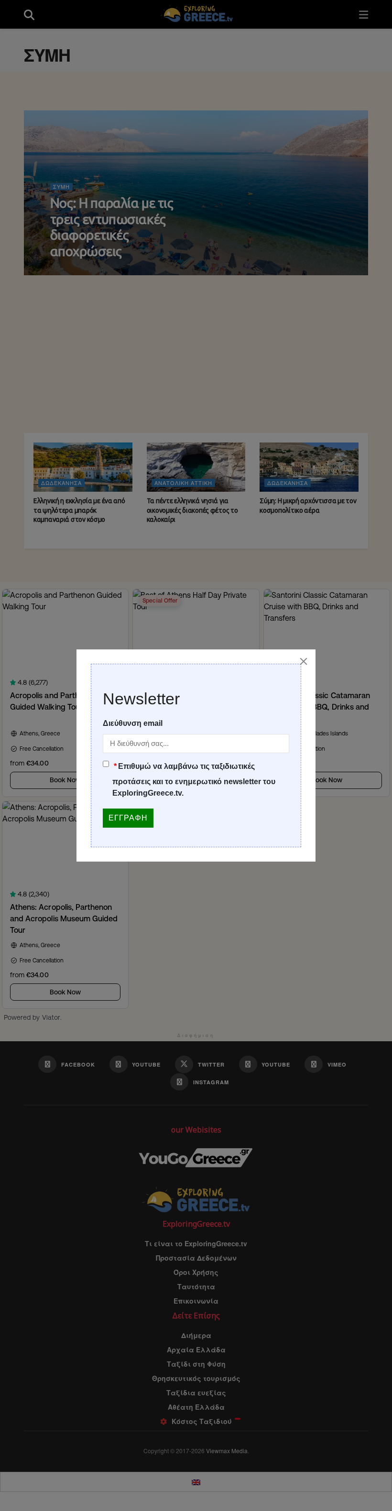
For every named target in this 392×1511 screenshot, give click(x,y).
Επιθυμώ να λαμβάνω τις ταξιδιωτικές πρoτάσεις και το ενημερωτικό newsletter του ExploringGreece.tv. (193, 779)
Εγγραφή (128, 818)
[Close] (303, 661)
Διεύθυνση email (133, 723)
